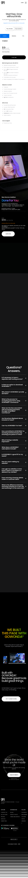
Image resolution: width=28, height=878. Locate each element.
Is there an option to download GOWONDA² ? (12, 385)
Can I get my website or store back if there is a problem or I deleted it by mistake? (12, 470)
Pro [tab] (23, 36)
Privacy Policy (14, 814)
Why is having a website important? (10, 441)
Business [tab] (14, 36)
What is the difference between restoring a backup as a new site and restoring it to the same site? (13, 486)
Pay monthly (18, 28)
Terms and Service (15, 816)
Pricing (3, 816)
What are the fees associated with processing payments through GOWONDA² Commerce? (12, 410)
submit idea (4, 821)
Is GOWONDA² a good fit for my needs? (12, 455)
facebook (24, 812)
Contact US (4, 812)
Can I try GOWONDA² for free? (12, 425)
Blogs (11, 812)
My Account (4, 814)
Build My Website (14, 775)
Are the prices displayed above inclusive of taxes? (12, 419)
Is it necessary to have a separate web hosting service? (12, 378)
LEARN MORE (8, 234)
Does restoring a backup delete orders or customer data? (12, 478)
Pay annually (10, 28)
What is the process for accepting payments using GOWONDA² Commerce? (11, 400)
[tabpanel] (14, 84)
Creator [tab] (5, 36)
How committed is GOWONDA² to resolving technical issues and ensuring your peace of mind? (13, 432)
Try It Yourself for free (11, 699)
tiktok (23, 819)
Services (3, 819)
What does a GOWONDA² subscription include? (10, 448)
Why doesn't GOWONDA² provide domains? (13, 392)
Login (22, 2)
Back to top (13, 839)
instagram (24, 814)
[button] (26, 2)
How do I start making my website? (10, 462)
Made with (7, 876)
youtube (23, 816)
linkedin (23, 821)
